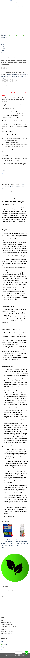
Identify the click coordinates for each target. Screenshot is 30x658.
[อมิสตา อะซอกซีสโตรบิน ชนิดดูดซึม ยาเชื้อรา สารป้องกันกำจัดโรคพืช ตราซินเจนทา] (22, 530)
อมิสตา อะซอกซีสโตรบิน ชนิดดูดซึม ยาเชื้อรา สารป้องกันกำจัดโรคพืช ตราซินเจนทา (22, 542)
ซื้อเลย (3, 170)
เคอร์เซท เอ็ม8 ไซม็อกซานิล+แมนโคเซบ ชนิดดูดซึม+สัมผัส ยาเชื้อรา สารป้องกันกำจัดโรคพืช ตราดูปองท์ (7, 543)
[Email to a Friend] (10, 80)
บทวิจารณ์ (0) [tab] (5, 89)
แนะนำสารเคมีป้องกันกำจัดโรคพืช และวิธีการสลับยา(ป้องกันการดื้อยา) (14, 186)
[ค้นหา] (28, 2)
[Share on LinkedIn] (15, 80)
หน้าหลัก (3, 58)
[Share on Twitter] (7, 80)
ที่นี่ (13, 191)
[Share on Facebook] (5, 80)
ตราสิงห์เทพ (25, 74)
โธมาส (21, 76)
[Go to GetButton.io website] (26, 656)
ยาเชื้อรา (6, 76)
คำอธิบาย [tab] (4, 85)
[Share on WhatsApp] (2, 80)
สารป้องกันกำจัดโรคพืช (11, 58)
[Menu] (2, 3)
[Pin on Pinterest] (13, 80)
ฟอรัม (2, 76)
